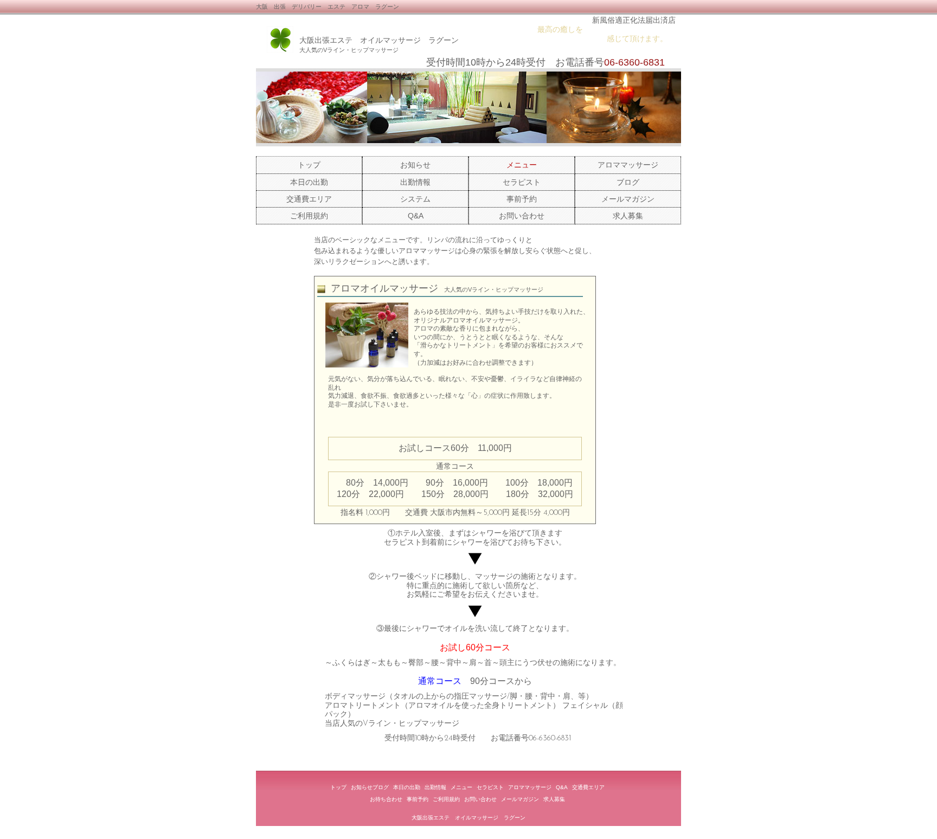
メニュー (461, 787)
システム (415, 199)
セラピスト (522, 182)
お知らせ (415, 164)
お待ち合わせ (386, 799)
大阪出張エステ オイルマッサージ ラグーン (379, 40)
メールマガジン (627, 199)
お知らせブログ (370, 787)
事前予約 (521, 199)
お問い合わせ (521, 215)
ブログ (628, 182)
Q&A (415, 215)
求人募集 (628, 215)
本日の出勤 (309, 182)
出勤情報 (415, 182)
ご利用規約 (309, 215)
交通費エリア (309, 199)
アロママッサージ (628, 164)
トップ (309, 164)
